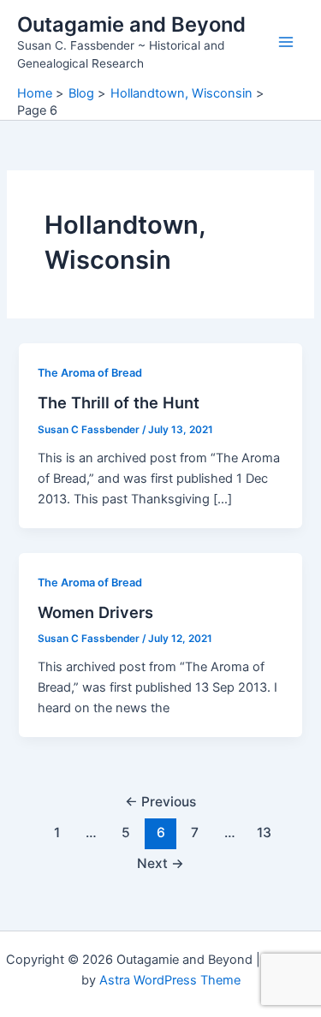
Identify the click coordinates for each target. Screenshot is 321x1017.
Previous (160, 802)
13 (264, 832)
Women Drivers (95, 612)
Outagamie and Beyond (131, 24)
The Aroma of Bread (90, 372)
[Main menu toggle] (286, 42)
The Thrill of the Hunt (118, 402)
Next (160, 863)
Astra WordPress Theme (170, 980)
